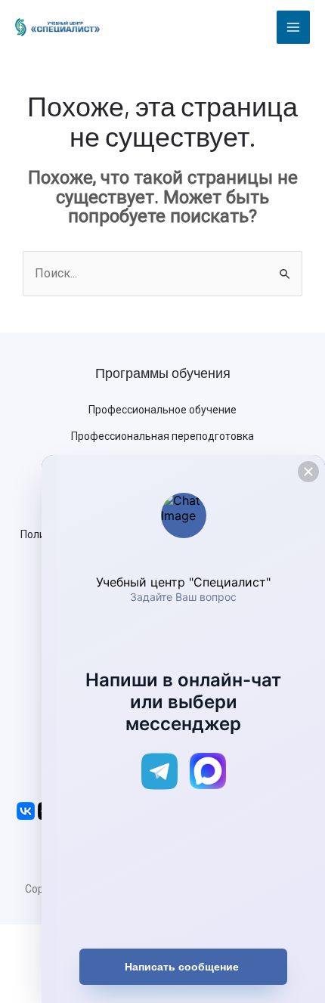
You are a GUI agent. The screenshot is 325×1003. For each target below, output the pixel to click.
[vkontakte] (25, 810)
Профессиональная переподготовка (162, 436)
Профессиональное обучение (162, 410)
